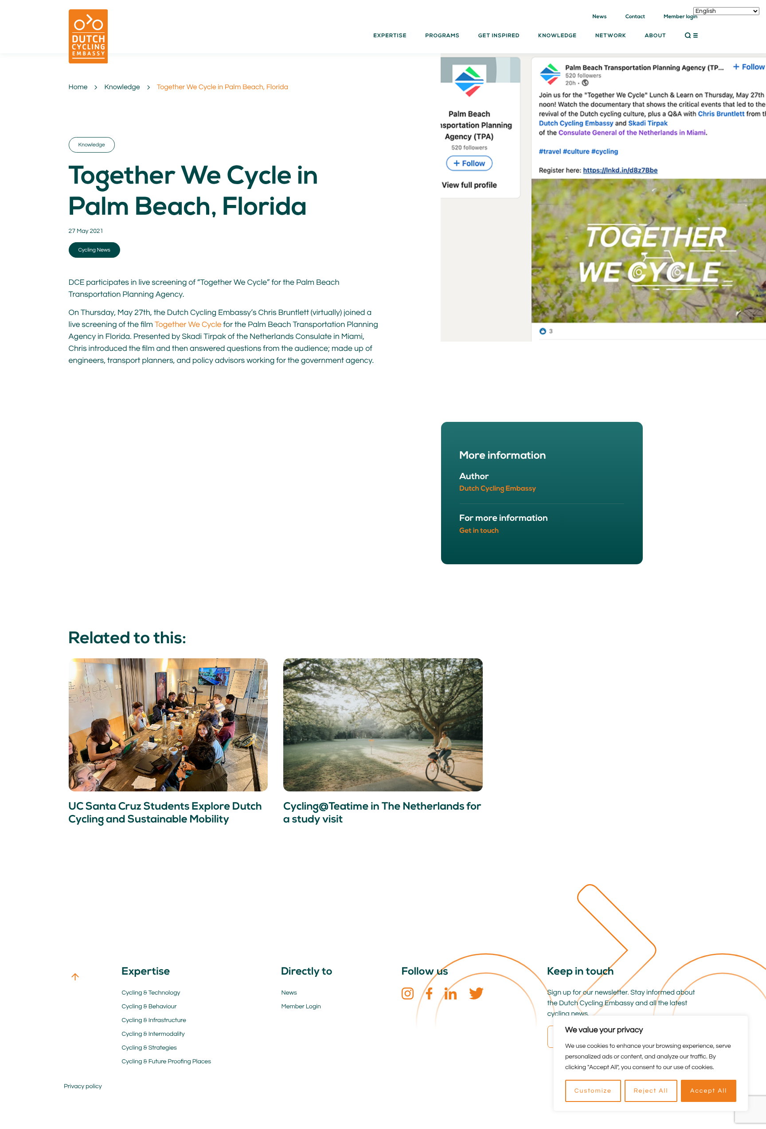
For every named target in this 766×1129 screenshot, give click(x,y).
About (655, 36)
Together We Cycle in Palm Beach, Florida (222, 87)
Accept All (708, 1091)
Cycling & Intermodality (153, 1034)
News (600, 17)
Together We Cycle (188, 324)
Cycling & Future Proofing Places (166, 1061)
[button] (691, 35)
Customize (593, 1091)
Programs (442, 36)
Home (78, 87)
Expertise (389, 36)
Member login (680, 17)
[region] (650, 1063)
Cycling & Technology (151, 993)
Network (610, 36)
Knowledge (122, 87)
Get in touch (479, 531)
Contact (635, 17)
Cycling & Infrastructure (154, 1020)
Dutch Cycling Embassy (498, 488)
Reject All (650, 1091)
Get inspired (499, 36)
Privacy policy (83, 1086)
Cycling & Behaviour (149, 1006)
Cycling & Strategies (149, 1048)
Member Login (301, 1006)
